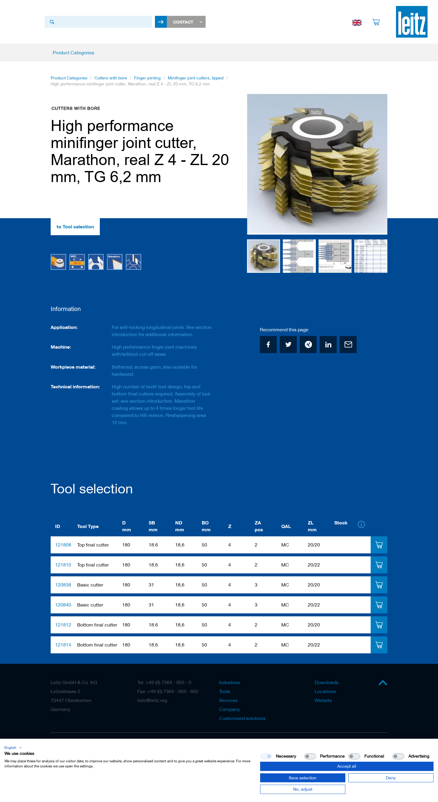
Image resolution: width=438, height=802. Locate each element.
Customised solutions (242, 718)
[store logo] (412, 22)
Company (229, 709)
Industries (229, 682)
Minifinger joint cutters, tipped (195, 78)
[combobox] (98, 22)
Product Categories (69, 78)
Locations (325, 691)
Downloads (326, 682)
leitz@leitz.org (152, 700)
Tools (224, 691)
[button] (259, 164)
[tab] (378, 544)
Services (228, 700)
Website (323, 700)
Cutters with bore (110, 78)
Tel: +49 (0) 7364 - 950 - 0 (164, 682)
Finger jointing (147, 78)
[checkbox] (310, 756)
